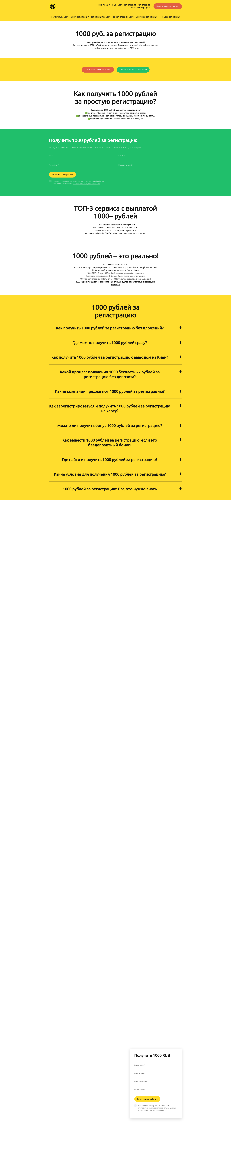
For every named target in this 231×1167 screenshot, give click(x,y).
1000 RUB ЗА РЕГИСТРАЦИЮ (133, 69)
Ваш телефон (140, 1081)
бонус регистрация (80, 16)
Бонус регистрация (127, 4)
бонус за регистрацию (171, 16)
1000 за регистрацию (140, 7)
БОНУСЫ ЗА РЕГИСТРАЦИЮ (97, 69)
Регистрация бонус (107, 4)
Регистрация (144, 4)
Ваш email (139, 1073)
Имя (51, 155)
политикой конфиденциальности (86, 183)
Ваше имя (139, 1065)
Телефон (53, 165)
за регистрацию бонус (123, 16)
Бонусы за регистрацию (167, 6)
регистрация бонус (60, 16)
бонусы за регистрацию (147, 16)
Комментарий (125, 165)
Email (120, 155)
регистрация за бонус (101, 16)
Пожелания (139, 1089)
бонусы (137, 147)
